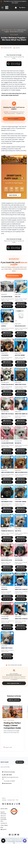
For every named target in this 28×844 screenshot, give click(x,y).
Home (3, 30)
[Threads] (17, 804)
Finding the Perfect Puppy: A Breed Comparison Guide (12, 725)
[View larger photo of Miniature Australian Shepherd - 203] (12, 399)
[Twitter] (12, 804)
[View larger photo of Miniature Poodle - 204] (25, 369)
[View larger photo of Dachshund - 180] (25, 545)
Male (4, 294)
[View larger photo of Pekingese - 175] (12, 574)
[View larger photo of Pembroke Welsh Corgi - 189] (12, 516)
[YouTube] (8, 804)
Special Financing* (3, 812)
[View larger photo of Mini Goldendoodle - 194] (12, 457)
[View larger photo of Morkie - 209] (12, 311)
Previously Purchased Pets (3, 819)
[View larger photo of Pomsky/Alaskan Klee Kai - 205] (12, 369)
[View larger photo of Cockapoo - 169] (12, 604)
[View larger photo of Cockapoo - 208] (12, 340)
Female (5, 382)
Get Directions (7, 783)
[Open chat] (25, 840)
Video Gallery (4, 825)
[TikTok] (15, 804)
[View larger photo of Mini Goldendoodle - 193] (25, 457)
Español (4, 829)
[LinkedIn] (19, 804)
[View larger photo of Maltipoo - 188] (25, 516)
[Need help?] (3, 840)
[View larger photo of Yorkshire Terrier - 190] (25, 486)
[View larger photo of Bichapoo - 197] (25, 428)
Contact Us (4, 823)
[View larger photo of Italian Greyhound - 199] (12, 428)
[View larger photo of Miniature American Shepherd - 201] (25, 399)
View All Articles (14, 700)
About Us (3, 816)
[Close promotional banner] (23, 157)
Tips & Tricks (12, 30)
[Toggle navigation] (2, 7)
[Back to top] (26, 762)
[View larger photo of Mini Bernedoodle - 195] (12, 486)
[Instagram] (5, 804)
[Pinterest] (10, 804)
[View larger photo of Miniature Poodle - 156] (12, 633)
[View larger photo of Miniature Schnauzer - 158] (25, 604)
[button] (6, 282)
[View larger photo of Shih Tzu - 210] (25, 282)
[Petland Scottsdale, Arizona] (6, 7)
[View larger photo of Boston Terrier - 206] (25, 340)
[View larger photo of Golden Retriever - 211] (12, 282)
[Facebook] (3, 804)
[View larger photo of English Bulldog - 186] (12, 545)
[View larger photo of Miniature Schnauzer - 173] (25, 574)
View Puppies (13, 195)
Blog (7, 30)
